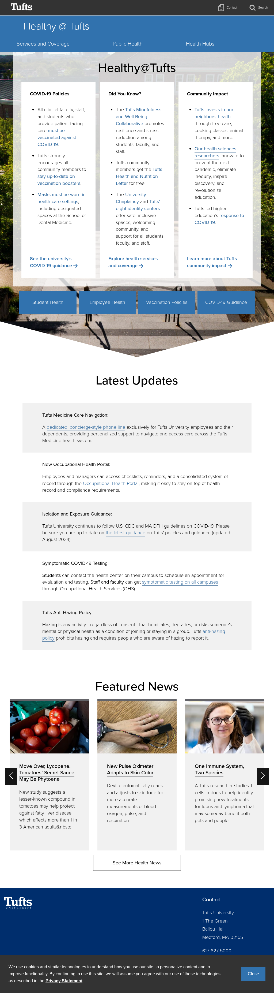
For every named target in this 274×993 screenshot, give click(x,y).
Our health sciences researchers (215, 152)
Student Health (47, 302)
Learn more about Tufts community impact (212, 262)
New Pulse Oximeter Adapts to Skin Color (130, 769)
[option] (49, 774)
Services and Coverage (43, 44)
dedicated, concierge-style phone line (86, 427)
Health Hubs (200, 44)
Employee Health (107, 302)
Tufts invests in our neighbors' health (214, 113)
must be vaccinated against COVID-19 (56, 137)
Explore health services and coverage (133, 262)
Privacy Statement (63, 981)
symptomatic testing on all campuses (180, 581)
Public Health (128, 44)
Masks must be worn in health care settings (61, 198)
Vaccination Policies (166, 302)
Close (253, 974)
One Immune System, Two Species (219, 769)
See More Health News (137, 862)
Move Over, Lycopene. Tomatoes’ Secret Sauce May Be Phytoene (46, 772)
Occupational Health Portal (111, 483)
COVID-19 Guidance (226, 302)
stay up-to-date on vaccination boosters (58, 180)
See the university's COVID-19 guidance (51, 262)
